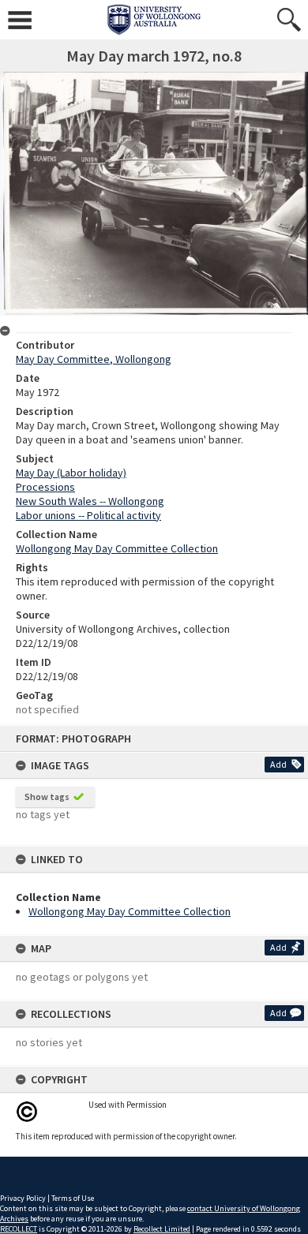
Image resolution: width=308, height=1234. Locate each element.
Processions (45, 487)
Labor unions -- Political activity (88, 515)
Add (278, 764)
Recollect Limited (161, 1229)
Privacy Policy (23, 1198)
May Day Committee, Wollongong (93, 359)
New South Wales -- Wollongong (90, 501)
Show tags (46, 796)
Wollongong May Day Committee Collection (129, 911)
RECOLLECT (18, 1229)
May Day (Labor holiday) (71, 473)
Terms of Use (72, 1198)
